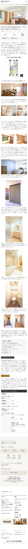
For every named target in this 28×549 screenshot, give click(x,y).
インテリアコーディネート (7, 511)
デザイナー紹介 (18, 514)
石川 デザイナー (4, 373)
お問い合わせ (17, 510)
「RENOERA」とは (6, 491)
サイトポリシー (4, 532)
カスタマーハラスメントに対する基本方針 (5, 538)
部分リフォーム (5, 501)
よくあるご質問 (18, 505)
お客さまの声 (17, 502)
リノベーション (5, 499)
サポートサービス (6, 513)
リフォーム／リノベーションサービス (7, 496)
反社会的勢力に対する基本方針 (6, 534)
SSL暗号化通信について (19, 532)
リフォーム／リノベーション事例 (21, 496)
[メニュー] (26, 1)
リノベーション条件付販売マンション (7, 505)
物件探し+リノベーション (7, 502)
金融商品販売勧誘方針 (19, 534)
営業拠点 (16, 512)
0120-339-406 (14, 479)
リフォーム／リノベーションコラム (21, 500)
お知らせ (16, 507)
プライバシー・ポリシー (19, 530)
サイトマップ (3, 530)
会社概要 (16, 517)
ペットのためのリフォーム (7, 508)
